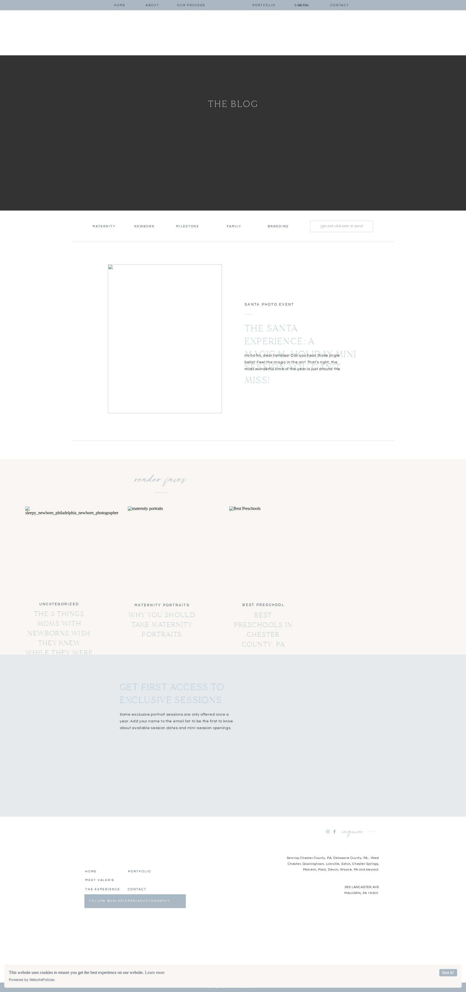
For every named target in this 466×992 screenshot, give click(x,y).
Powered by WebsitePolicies (32, 980)
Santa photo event (269, 304)
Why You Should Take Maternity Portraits (162, 624)
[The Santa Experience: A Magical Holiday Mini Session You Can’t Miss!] (165, 338)
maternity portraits (162, 605)
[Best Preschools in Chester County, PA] (263, 550)
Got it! (448, 972)
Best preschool (263, 605)
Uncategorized (59, 604)
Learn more (155, 972)
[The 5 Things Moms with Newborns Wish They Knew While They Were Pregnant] (59, 550)
